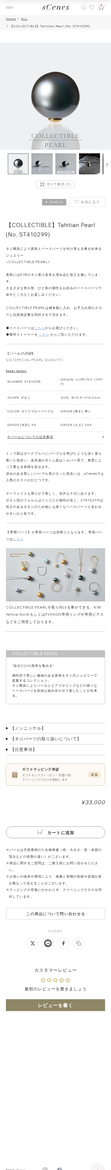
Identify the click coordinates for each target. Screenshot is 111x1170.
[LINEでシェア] (48, 943)
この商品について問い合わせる (55, 913)
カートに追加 (60, 832)
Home (11, 19)
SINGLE (54, 202)
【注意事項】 (23, 749)
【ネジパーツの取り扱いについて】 (45, 738)
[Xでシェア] (32, 943)
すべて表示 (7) (58, 184)
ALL (24, 19)
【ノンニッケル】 (28, 728)
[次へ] (107, 164)
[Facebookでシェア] (63, 943)
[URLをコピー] (79, 943)
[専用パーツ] (55, 600)
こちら (39, 328)
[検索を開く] (83, 7)
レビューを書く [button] (55, 1005)
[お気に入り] (91, 7)
